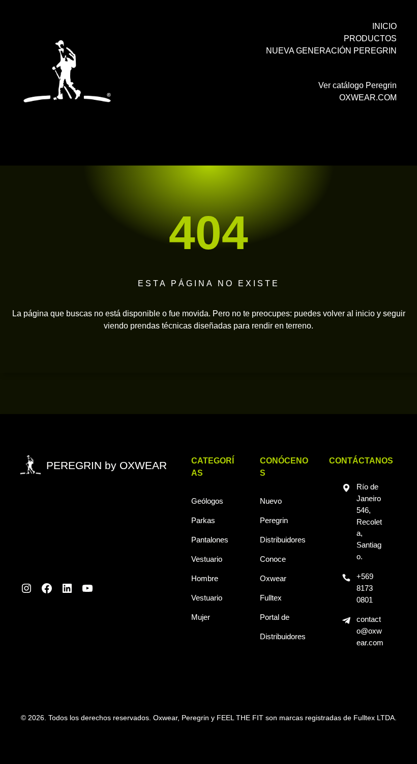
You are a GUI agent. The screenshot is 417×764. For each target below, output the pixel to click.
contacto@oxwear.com (369, 631)
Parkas (203, 520)
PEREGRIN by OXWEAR (106, 465)
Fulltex (271, 597)
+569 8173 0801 (364, 588)
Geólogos (207, 501)
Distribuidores (283, 539)
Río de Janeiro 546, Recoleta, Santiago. (369, 521)
